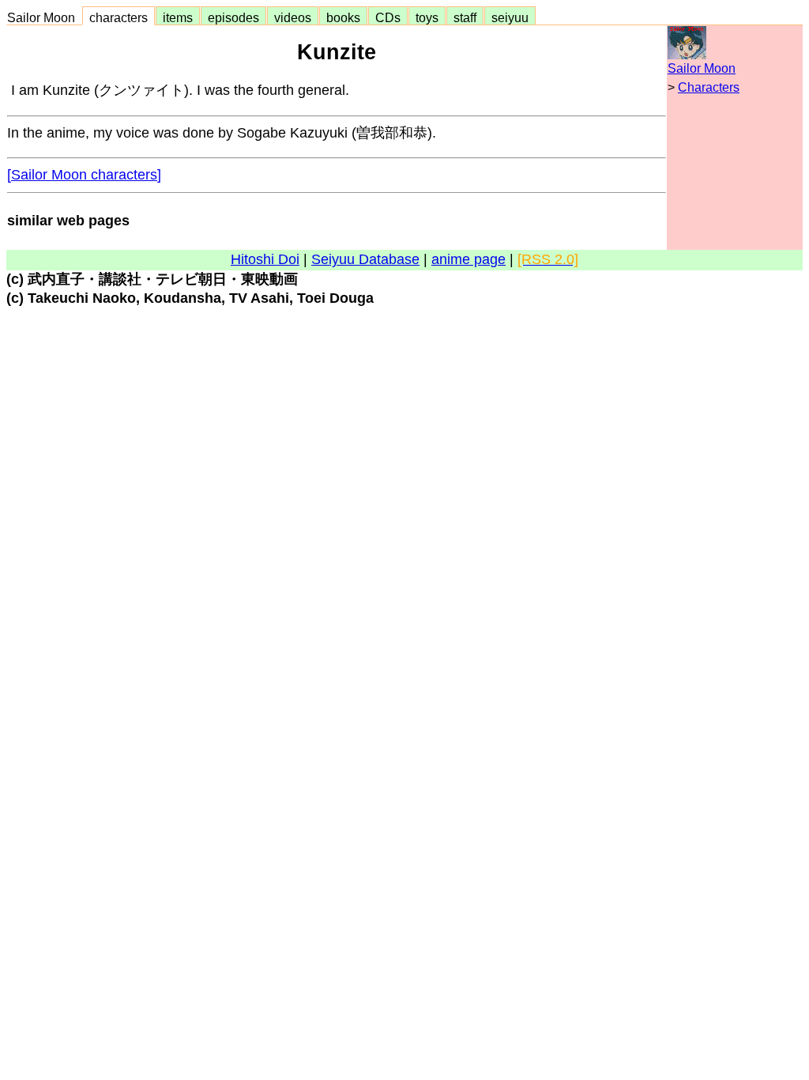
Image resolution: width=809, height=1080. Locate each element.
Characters (708, 87)
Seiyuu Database (365, 259)
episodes (233, 17)
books (343, 17)
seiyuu (510, 17)
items (177, 17)
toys (427, 17)
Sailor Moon (44, 17)
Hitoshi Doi (265, 259)
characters (118, 17)
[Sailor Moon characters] (84, 175)
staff (465, 17)
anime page (468, 259)
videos (293, 17)
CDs (388, 17)
